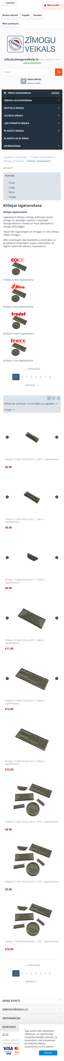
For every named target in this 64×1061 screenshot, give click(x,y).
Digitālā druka (14, 108)
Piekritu (48, 1052)
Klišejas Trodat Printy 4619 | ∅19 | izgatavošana (31, 821)
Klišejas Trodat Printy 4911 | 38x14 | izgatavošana (25, 521)
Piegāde (26, 15)
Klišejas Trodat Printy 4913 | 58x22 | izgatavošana (25, 641)
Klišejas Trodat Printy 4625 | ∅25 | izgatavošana (31, 881)
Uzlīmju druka (13, 115)
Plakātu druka (14, 130)
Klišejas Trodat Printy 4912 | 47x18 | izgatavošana (25, 581)
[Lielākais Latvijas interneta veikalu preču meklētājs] (7, 1034)
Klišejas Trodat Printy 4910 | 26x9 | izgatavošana (32, 459)
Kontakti (37, 15)
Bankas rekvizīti (10, 15)
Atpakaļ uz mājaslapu (15, 157)
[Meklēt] (58, 72)
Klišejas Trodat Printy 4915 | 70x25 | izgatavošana (25, 763)
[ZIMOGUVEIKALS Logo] (32, 43)
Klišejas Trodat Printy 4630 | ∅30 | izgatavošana (31, 941)
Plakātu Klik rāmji (16, 138)
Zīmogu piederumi (14, 161)
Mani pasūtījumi (10, 23)
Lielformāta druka (16, 123)
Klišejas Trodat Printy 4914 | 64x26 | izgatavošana (25, 702)
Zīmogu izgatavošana (18, 100)
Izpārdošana (12, 146)
